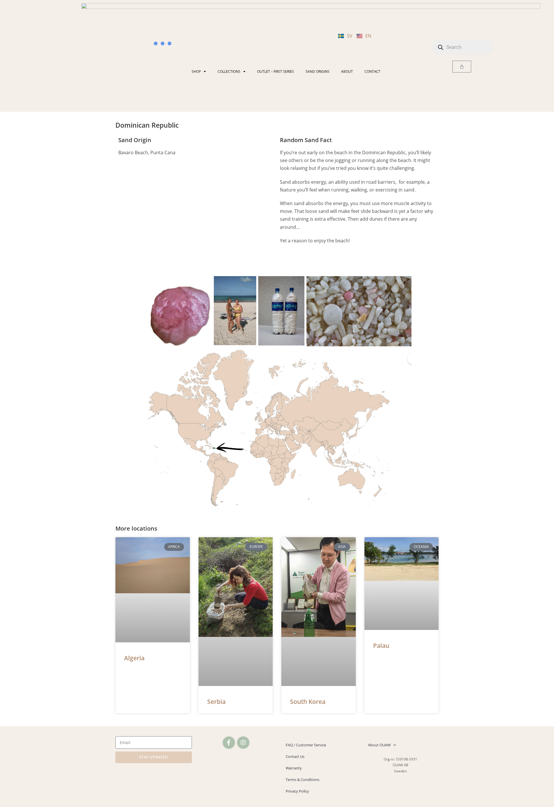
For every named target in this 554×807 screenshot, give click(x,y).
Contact (372, 71)
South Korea (307, 702)
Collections (229, 71)
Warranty (294, 768)
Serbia (216, 702)
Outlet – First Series (275, 71)
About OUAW (379, 745)
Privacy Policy (297, 791)
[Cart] (461, 66)
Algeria (134, 658)
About (347, 71)
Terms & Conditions (302, 779)
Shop (196, 71)
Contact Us (295, 756)
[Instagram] (243, 742)
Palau (381, 645)
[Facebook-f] (228, 742)
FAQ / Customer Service (306, 745)
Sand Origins (318, 71)
